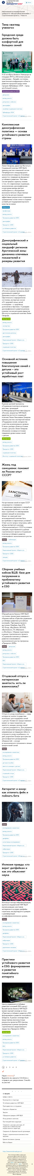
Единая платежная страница (11, 1139)
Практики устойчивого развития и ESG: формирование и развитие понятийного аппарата (16, 968)
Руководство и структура (11, 1100)
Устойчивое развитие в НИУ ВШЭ (13, 1103)
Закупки (5, 1112)
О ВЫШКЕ (6, 1094)
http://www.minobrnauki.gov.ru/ (12, 1151)
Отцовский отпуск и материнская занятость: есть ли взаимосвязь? (15, 681)
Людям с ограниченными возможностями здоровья (15, 1135)
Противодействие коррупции (12, 1122)
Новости (24, 15)
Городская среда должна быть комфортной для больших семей (12, 40)
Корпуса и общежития (10, 1109)
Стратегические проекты (12, 1)
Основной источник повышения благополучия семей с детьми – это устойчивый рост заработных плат (16, 367)
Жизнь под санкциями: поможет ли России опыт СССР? (15, 470)
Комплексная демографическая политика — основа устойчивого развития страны (16, 131)
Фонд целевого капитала (10, 1118)
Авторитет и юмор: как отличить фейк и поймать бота (15, 792)
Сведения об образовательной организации (16, 1131)
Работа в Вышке (7, 1142)
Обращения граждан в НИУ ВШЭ (13, 1115)
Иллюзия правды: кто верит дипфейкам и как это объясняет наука (16, 869)
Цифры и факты (7, 1097)
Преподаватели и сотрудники (12, 1106)
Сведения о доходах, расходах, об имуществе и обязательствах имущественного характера (13, 1126)
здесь (12, 1162)
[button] (12, 1091)
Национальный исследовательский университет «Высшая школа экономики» (16, 13)
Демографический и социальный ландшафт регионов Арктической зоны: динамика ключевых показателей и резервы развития (15, 250)
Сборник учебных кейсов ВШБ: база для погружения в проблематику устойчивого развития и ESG (16, 577)
